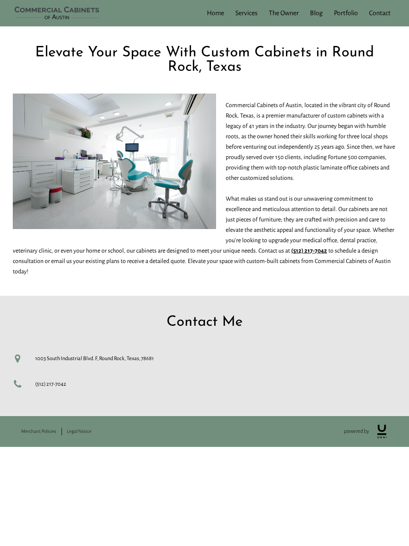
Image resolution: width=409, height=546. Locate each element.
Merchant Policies (38, 431)
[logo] (382, 431)
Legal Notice (79, 431)
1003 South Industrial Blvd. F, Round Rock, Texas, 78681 (94, 358)
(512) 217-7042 (309, 250)
